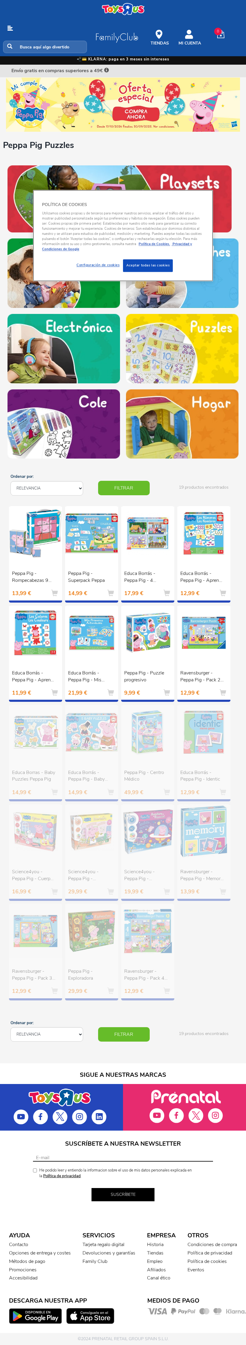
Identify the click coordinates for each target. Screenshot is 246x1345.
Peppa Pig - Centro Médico (144, 776)
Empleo (155, 1261)
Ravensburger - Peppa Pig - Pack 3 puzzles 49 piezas (32, 975)
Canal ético (158, 1278)
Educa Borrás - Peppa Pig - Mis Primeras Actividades (84, 677)
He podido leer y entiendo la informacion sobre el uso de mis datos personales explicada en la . (115, 1173)
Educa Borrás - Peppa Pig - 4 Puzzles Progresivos (145, 577)
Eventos (196, 1270)
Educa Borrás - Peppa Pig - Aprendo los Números (202, 577)
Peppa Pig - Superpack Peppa (86, 577)
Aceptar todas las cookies (148, 265)
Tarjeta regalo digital (103, 1244)
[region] (123, 235)
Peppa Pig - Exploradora (80, 974)
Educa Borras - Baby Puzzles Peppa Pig (33, 776)
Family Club (94, 1261)
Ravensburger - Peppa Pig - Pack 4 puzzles (144, 975)
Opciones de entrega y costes (40, 1253)
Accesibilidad (23, 1278)
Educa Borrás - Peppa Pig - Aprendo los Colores (34, 677)
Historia (155, 1244)
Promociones (23, 1270)
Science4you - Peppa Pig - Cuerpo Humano (32, 875)
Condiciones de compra (212, 1244)
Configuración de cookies (98, 265)
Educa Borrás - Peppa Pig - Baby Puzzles (86, 776)
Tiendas (155, 1253)
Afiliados (156, 1270)
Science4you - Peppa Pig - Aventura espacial (143, 875)
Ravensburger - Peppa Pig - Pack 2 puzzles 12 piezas (200, 677)
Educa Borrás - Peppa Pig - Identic (200, 776)
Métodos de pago (27, 1261)
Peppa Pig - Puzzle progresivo (144, 676)
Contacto (18, 1244)
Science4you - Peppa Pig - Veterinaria (83, 875)
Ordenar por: (22, 476)
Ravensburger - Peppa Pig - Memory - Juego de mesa (201, 875)
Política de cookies (207, 1261)
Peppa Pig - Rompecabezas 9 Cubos (30, 577)
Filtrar (123, 488)
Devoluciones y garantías (108, 1253)
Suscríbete (123, 1194)
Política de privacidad (62, 1176)
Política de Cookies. (154, 243)
